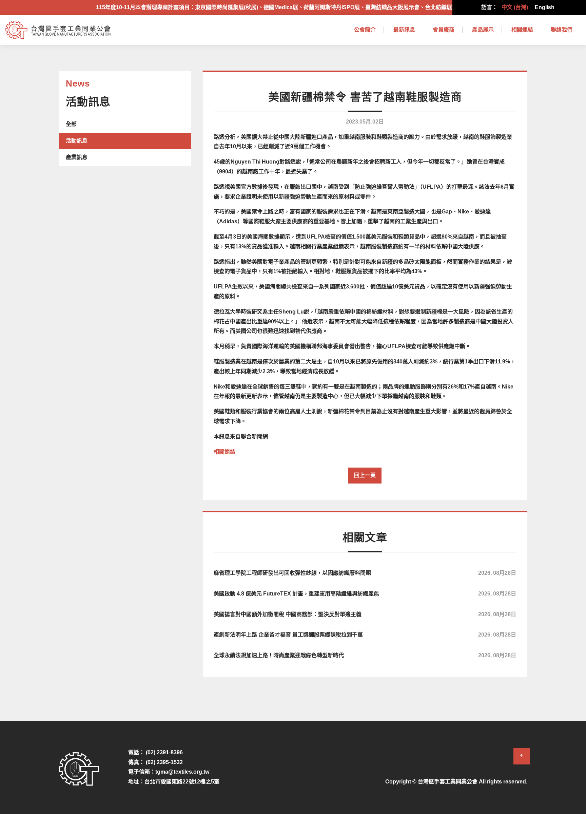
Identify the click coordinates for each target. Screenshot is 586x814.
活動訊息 (76, 141)
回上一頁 (365, 475)
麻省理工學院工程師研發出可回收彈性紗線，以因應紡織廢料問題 (365, 573)
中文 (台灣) (515, 7)
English (544, 7)
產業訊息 (76, 157)
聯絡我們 (561, 30)
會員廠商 (443, 30)
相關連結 (522, 30)
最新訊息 (404, 30)
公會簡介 (365, 30)
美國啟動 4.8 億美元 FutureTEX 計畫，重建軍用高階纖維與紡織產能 (365, 594)
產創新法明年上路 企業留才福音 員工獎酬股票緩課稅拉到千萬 (365, 635)
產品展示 (483, 30)
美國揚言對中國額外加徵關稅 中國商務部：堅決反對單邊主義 (365, 614)
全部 (71, 124)
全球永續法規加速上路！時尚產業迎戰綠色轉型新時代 (365, 655)
